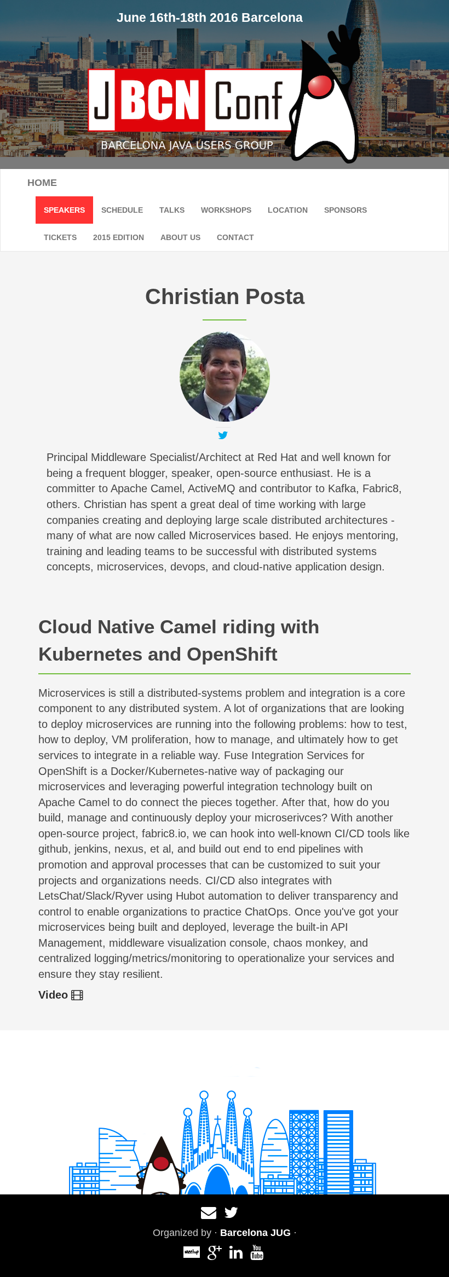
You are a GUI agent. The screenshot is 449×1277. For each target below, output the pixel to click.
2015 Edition (118, 237)
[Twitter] (223, 436)
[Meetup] (191, 1249)
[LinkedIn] (236, 1255)
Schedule (122, 210)
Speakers (64, 210)
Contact (235, 237)
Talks (172, 210)
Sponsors (345, 210)
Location (288, 210)
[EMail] (208, 1215)
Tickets (60, 237)
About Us (180, 237)
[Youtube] (256, 1255)
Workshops (226, 210)
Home (42, 182)
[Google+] (215, 1255)
